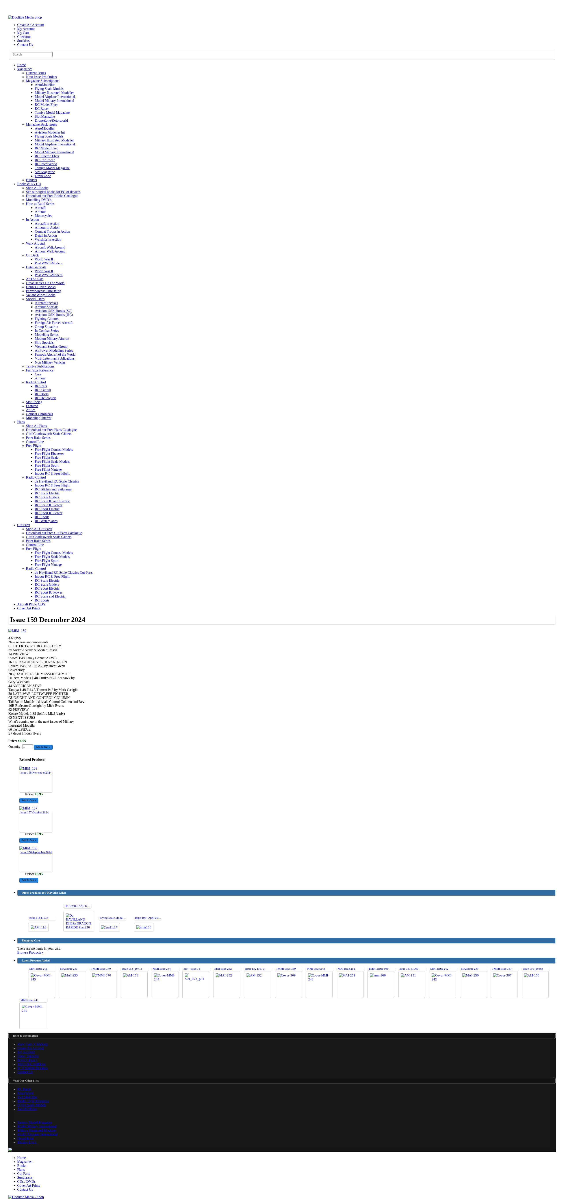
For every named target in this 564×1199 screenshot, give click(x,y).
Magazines (24, 69)
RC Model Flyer (46, 104)
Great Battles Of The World (45, 283)
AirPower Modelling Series (54, 350)
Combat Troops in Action (52, 231)
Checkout (24, 37)
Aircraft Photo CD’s (31, 604)
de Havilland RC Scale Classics (57, 481)
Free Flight (33, 445)
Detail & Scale (36, 267)
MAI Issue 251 (346, 968)
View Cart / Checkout (32, 1044)
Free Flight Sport (46, 465)
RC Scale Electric (47, 493)
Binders (31, 180)
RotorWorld (25, 1093)
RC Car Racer (45, 160)
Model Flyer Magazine (33, 1101)
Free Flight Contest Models (54, 449)
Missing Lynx (26, 1142)
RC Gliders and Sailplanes (53, 489)
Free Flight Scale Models (52, 461)
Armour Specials (46, 307)
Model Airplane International (55, 96)
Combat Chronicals (39, 414)
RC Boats (41, 394)
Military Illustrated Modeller (54, 93)
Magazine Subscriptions (42, 81)
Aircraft (40, 208)
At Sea (30, 410)
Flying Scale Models (49, 89)
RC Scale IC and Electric (52, 501)
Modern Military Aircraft (52, 338)
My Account (26, 29)
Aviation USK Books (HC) (54, 315)
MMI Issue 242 (439, 968)
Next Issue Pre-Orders (41, 77)
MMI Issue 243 (316, 968)
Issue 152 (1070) (255, 968)
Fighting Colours (46, 319)
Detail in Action (46, 235)
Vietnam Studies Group (51, 346)
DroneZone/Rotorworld (51, 120)
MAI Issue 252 (223, 968)
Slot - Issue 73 (192, 968)
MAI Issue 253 (69, 968)
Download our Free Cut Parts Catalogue (54, 533)
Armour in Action (47, 227)
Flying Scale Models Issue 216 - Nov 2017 (125, 917)
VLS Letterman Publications (54, 358)
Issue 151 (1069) (409, 968)
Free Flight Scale (46, 457)
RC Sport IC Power (48, 513)
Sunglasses (24, 1177)
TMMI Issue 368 (378, 968)
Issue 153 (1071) (132, 968)
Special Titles (35, 299)
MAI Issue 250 (470, 968)
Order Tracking (28, 1056)
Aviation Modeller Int (50, 132)
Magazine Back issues (41, 124)
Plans (21, 422)
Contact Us (25, 44)
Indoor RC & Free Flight (52, 473)
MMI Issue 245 (38, 968)
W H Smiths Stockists (32, 1068)
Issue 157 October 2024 (34, 812)
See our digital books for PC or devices (53, 192)
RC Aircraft (43, 390)
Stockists (23, 41)
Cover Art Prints (28, 608)
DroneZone (43, 176)
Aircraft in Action (47, 223)
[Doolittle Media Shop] (25, 17)
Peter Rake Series (38, 438)
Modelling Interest (38, 418)
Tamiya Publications (40, 366)
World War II (44, 259)
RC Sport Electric (47, 509)
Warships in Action (48, 239)
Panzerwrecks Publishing (43, 291)
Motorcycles (43, 215)
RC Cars (41, 386)
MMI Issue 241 (29, 1000)
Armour (40, 211)
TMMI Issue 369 (286, 968)
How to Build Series (40, 204)
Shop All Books (37, 188)
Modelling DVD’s (38, 200)
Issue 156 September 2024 (36, 852)
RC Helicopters (45, 398)
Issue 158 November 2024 (36, 772)
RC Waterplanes (46, 521)
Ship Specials (44, 342)
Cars (38, 374)
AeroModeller (44, 85)
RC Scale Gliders (47, 497)
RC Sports (42, 517)
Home (21, 65)
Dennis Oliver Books (41, 287)
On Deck (32, 255)
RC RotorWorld (46, 164)
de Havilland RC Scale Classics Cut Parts (64, 572)
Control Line (35, 442)
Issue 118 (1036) (39, 917)
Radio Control (36, 382)
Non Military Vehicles (50, 362)
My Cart (23, 33)
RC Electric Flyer (47, 156)
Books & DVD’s (29, 184)
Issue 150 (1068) (533, 968)
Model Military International (54, 100)
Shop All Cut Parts (39, 529)
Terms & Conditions (31, 1064)
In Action (32, 219)
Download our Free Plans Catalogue (51, 430)
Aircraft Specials (46, 303)
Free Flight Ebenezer (49, 453)
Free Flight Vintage (48, 469)
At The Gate (34, 279)
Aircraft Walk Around (50, 247)
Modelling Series (46, 334)
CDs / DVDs (26, 1181)
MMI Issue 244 (162, 968)
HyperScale (25, 1138)
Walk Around (35, 243)
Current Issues (36, 73)
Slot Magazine (45, 116)
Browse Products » (30, 952)
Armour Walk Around (50, 251)
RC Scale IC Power (48, 505)
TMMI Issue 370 (101, 968)
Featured (32, 406)
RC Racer (42, 108)
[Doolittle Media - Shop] (26, 1197)
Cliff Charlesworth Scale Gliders (48, 434)
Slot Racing (34, 402)
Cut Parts (23, 525)
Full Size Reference (39, 370)
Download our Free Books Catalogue (52, 196)
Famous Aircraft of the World (55, 354)
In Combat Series (47, 330)
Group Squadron (46, 327)
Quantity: (15, 746)
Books (21, 1165)
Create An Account (30, 25)
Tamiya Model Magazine (52, 112)
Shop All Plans (36, 426)
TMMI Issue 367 (502, 968)
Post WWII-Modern (49, 263)
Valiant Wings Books (40, 295)
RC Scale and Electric (50, 596)
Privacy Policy (27, 1060)
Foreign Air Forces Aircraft (53, 323)
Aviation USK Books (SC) (53, 311)
